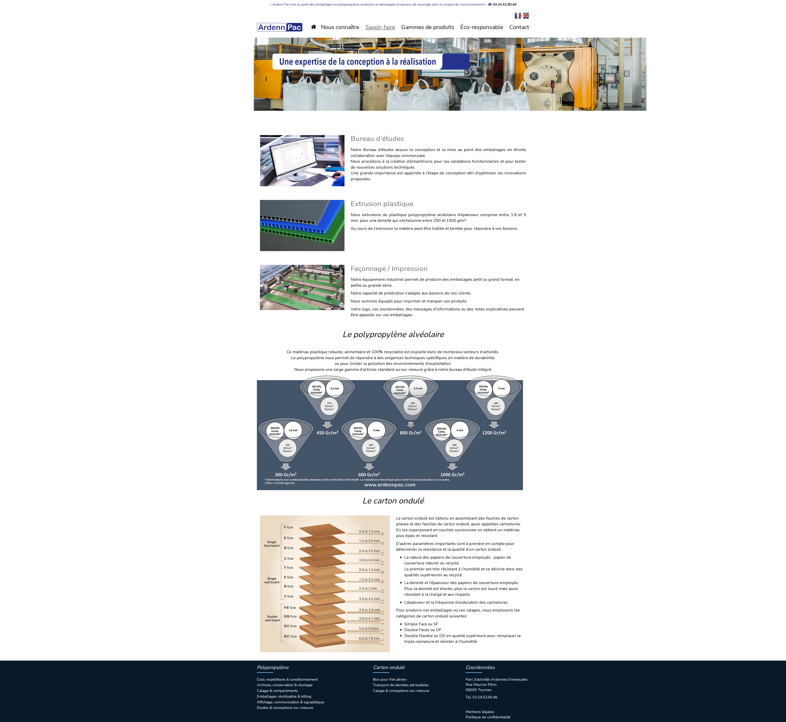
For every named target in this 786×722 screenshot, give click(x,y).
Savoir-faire (380, 27)
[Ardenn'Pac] (279, 20)
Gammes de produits (427, 27)
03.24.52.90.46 (504, 4)
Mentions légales (480, 711)
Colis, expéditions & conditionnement (287, 679)
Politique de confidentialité (488, 717)
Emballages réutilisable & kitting (284, 696)
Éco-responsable (481, 27)
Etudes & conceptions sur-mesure (285, 707)
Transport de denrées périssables (401, 685)
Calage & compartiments (277, 690)
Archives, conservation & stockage (285, 685)
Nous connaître (340, 27)
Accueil (317, 27)
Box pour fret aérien (390, 679)
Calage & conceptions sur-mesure (401, 690)
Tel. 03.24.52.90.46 (482, 697)
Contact (519, 27)
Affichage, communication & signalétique (290, 702)
